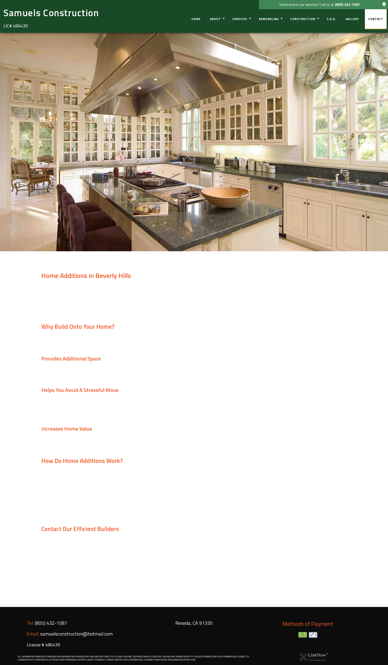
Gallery (352, 19)
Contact (375, 19)
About (215, 19)
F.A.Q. (331, 19)
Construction (302, 19)
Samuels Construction (51, 12)
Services (239, 19)
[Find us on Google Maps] (384, 4)
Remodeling (269, 19)
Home (196, 19)
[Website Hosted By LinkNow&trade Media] (314, 656)
